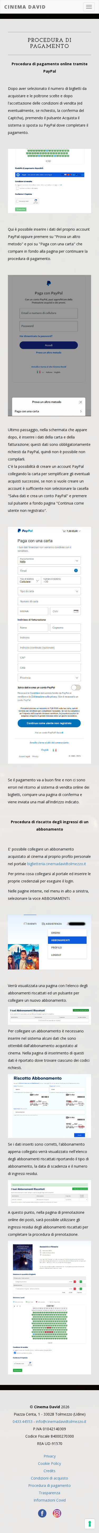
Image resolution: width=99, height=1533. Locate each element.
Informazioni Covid (50, 1500)
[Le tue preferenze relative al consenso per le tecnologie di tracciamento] (90, 1524)
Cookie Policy (49, 1463)
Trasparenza (49, 1492)
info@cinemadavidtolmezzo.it (61, 1421)
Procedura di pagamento (49, 1485)
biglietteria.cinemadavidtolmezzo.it (56, 863)
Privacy (50, 1456)
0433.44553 (22, 1421)
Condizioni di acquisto (49, 1478)
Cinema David (25, 7)
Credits (49, 1470)
